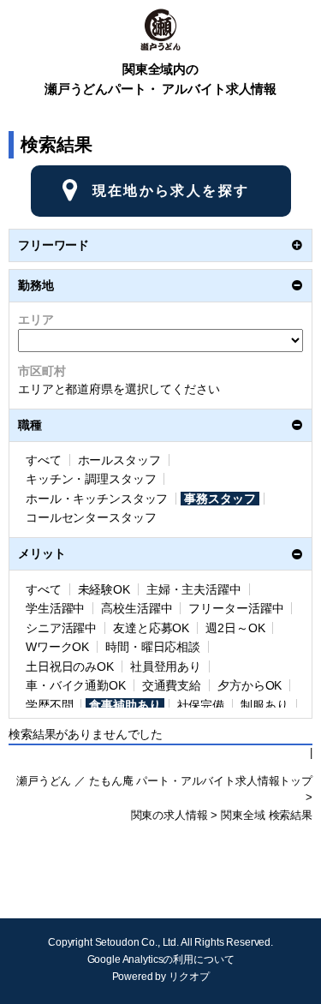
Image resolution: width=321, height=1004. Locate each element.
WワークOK (57, 647)
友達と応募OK (151, 628)
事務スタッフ (219, 498)
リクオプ (189, 977)
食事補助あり (124, 705)
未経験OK (104, 589)
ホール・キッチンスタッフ (97, 498)
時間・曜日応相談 (152, 647)
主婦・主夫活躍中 (193, 589)
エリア (36, 319)
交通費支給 (171, 685)
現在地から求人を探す (171, 190)
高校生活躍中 (136, 608)
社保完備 (200, 705)
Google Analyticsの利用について (161, 959)
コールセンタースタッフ (91, 517)
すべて (44, 460)
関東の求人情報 (169, 816)
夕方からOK (249, 685)
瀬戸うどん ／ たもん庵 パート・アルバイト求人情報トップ (164, 781)
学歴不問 (49, 705)
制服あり (264, 705)
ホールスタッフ (119, 460)
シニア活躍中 (61, 628)
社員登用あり (165, 666)
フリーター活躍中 (235, 608)
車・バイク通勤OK (76, 685)
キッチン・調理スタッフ (91, 479)
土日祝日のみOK (70, 666)
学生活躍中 (55, 608)
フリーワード (53, 245)
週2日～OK (235, 628)
